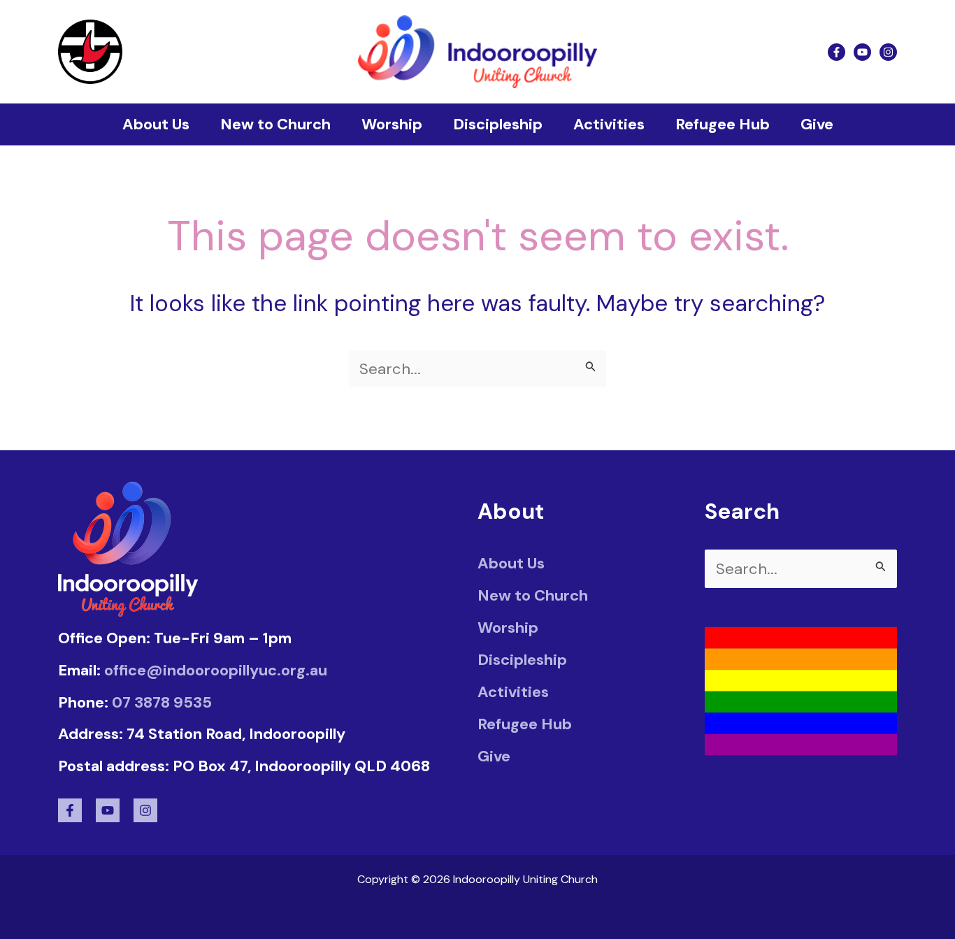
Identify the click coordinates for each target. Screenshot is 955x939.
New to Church (275, 124)
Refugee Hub (722, 124)
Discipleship (498, 124)
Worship (391, 124)
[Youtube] (862, 52)
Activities (609, 124)
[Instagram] (888, 52)
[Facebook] (836, 52)
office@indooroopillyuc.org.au (215, 670)
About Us (155, 124)
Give (816, 124)
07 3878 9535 (162, 702)
